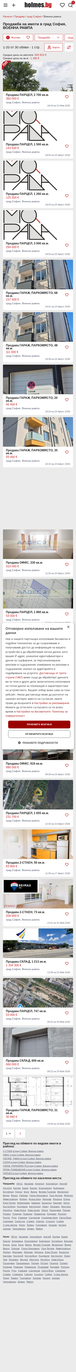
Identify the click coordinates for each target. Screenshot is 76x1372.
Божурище (58, 1188)
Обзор (44, 1210)
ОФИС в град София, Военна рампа (22, 1155)
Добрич (23, 1199)
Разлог (6, 1218)
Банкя (25, 1188)
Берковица (17, 1241)
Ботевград (8, 1192)
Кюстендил (35, 1207)
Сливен (30, 1221)
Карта (56, 47)
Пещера (54, 1263)
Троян (22, 1225)
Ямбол (39, 1229)
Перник (66, 1210)
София (60, 1221)
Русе (14, 1218)
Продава (19, 16)
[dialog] (38, 686)
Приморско (40, 1214)
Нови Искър (20, 1210)
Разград (62, 1214)
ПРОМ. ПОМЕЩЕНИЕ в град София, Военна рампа (30, 1170)
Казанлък (47, 1203)
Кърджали (22, 1207)
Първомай (43, 1267)
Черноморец (19, 1229)
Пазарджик (55, 1210)
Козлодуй (18, 1256)
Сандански (34, 1218)
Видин (6, 1195)
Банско (33, 1188)
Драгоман (17, 1252)
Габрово (23, 1195)
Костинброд (9, 1207)
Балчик (17, 1188)
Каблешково (23, 1203)
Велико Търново (47, 1192)
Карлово (57, 1203)
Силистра (20, 1221)
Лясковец (55, 1207)
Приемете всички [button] (39, 724)
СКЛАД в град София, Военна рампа (22, 1162)
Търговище (41, 1225)
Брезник (68, 1241)
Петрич (44, 1263)
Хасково (53, 1225)
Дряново (46, 1199)
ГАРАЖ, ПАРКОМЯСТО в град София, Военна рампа (30, 1166)
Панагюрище (23, 1263)
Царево (7, 1229)
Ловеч (45, 1207)
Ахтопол (7, 1188)
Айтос (19, 1184)
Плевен (7, 1214)
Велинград (63, 1192)
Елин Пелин (9, 1203)
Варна (34, 1192)
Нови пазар (34, 1210)
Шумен (30, 1229)
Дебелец (68, 1195)
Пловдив (16, 1214)
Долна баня (35, 1199)
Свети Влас (65, 1218)
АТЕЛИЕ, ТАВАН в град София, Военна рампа (27, 1159)
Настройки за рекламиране (51, 703)
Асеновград (52, 1184)
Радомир (51, 1214)
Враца (14, 1195)
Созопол (50, 1221)
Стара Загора (10, 1225)
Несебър (7, 1210)
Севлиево (8, 1221)
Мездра (24, 1260)
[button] (38, 743)
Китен (66, 1203)
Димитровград (10, 1199)
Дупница (57, 1199)
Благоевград (45, 1188)
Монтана (66, 1207)
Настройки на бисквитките (33, 711)
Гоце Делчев (55, 1195)
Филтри (13, 37)
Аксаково (29, 1184)
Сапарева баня (50, 1218)
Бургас (18, 1192)
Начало (7, 16)
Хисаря (62, 1225)
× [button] (68, 627)
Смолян (40, 1221)
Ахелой (63, 1184)
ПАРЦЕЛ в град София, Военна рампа (23, 1173)
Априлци (39, 1184)
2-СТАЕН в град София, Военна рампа (23, 1151)
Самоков (22, 1218)
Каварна (35, 1203)
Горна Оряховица (38, 1195)
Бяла (26, 1192)
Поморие (27, 1214)
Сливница (17, 1274)
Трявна (30, 1225)
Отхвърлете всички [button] (39, 734)
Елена (66, 1199)
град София (34, 16)
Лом (5, 1260)
